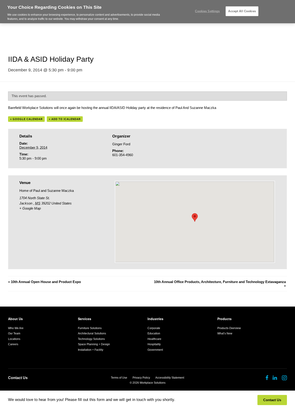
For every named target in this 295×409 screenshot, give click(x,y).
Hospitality (154, 344)
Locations (14, 339)
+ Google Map (30, 208)
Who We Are (16, 328)
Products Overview (229, 328)
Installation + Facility (90, 349)
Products (224, 318)
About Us (15, 318)
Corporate (154, 328)
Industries (155, 318)
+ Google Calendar (26, 119)
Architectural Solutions (92, 333)
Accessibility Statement (169, 377)
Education (154, 333)
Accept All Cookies (242, 11)
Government (155, 349)
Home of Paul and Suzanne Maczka (46, 191)
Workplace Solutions (152, 382)
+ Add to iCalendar (65, 119)
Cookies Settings (207, 11)
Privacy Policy (141, 377)
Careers (13, 344)
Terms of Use (119, 377)
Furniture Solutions (90, 328)
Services (84, 318)
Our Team (14, 333)
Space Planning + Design (94, 344)
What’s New (224, 333)
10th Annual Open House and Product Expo (44, 282)
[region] (147, 11)
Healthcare (154, 339)
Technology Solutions (91, 339)
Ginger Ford (121, 144)
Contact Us (18, 378)
